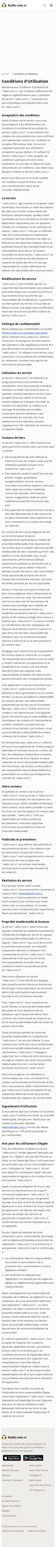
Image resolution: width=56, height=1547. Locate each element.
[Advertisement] (28, 42)
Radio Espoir (35, 1480)
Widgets (6, 1510)
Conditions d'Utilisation (36, 1531)
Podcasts (6, 1475)
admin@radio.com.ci (31, 893)
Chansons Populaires (12, 1480)
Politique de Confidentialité (13, 1531)
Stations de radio (10, 1470)
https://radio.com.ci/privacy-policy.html (25, 333)
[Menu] (51, 5)
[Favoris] (44, 5)
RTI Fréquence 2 (37, 1490)
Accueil (5, 73)
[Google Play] (33, 1458)
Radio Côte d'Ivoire (38, 1470)
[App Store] (12, 1458)
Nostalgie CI (35, 1475)
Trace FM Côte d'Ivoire (40, 1485)
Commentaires (9, 1515)
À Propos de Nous (11, 1501)
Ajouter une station (11, 1505)
